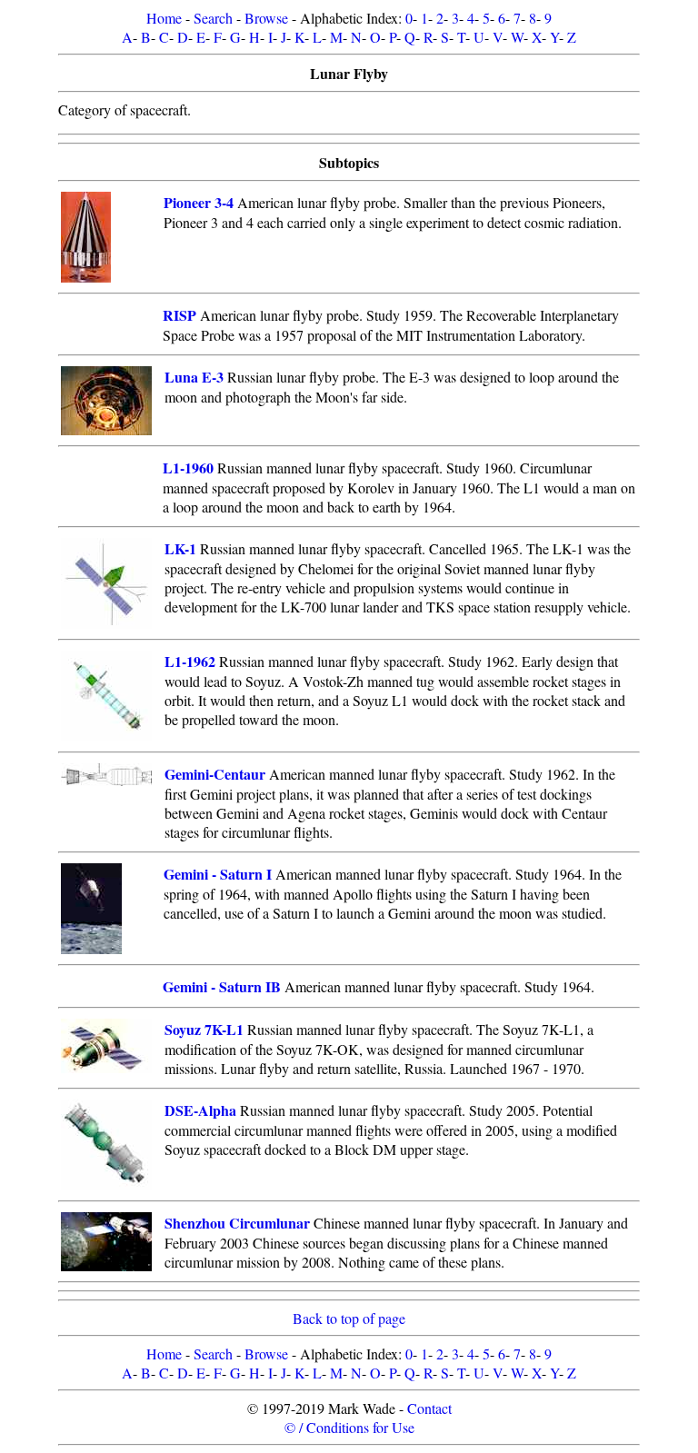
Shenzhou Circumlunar (237, 1222)
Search (213, 17)
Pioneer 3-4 (199, 202)
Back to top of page (349, 1318)
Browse (266, 17)
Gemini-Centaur (215, 773)
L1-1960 (188, 467)
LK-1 (180, 548)
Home (164, 17)
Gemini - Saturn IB (222, 986)
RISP (179, 314)
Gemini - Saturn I (218, 873)
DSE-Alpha (200, 1110)
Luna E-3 (194, 376)
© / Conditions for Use (349, 1427)
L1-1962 (190, 661)
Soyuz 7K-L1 (204, 1029)
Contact (429, 1408)
